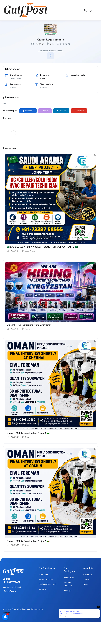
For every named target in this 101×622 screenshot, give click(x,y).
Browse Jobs (43, 574)
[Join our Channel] (93, 615)
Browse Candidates (46, 579)
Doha (52, 44)
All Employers (69, 577)
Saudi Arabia (30, 251)
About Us (86, 579)
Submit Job (68, 590)
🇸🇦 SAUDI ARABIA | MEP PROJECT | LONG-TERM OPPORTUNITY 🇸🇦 (42, 247)
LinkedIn (62, 110)
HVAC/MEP (39, 44)
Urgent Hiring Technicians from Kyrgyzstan (29, 325)
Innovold (6, 613)
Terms (85, 584)
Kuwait (27, 329)
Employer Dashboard (68, 584)
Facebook (29, 110)
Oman (27, 437)
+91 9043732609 (11, 582)
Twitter (45, 110)
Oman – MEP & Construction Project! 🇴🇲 (28, 433)
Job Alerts (42, 589)
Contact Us (87, 574)
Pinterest (80, 110)
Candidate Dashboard (47, 584)
